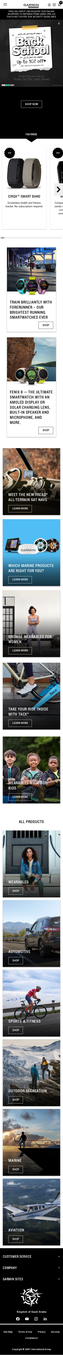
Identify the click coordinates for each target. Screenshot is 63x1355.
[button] (54, 4)
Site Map (8, 1332)
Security (55, 1332)
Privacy (41, 1332)
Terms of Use (25, 1332)
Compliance (31, 1338)
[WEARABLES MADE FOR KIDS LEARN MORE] (31, 769)
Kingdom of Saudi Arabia (31, 1311)
